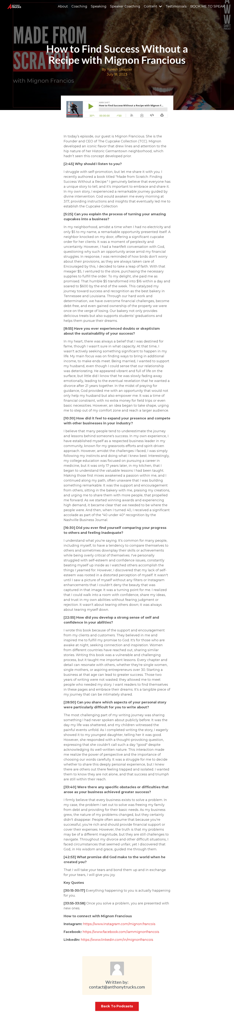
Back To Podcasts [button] (117, 1006)
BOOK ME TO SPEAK (207, 6)
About (63, 6)
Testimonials (176, 6)
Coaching (79, 6)
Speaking (98, 6)
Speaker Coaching (125, 6)
